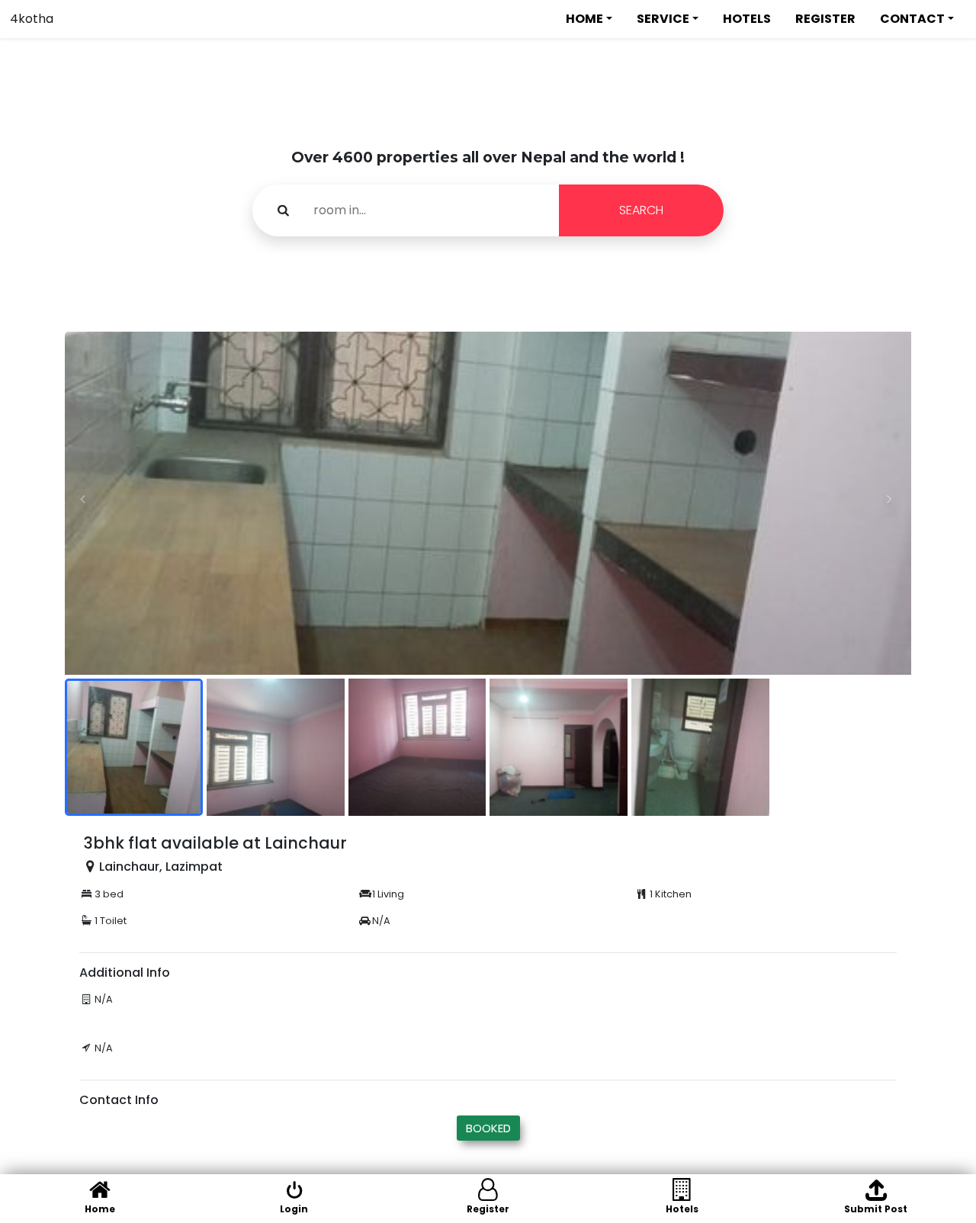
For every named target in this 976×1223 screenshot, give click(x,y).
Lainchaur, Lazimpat (161, 866)
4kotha (31, 18)
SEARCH (641, 210)
